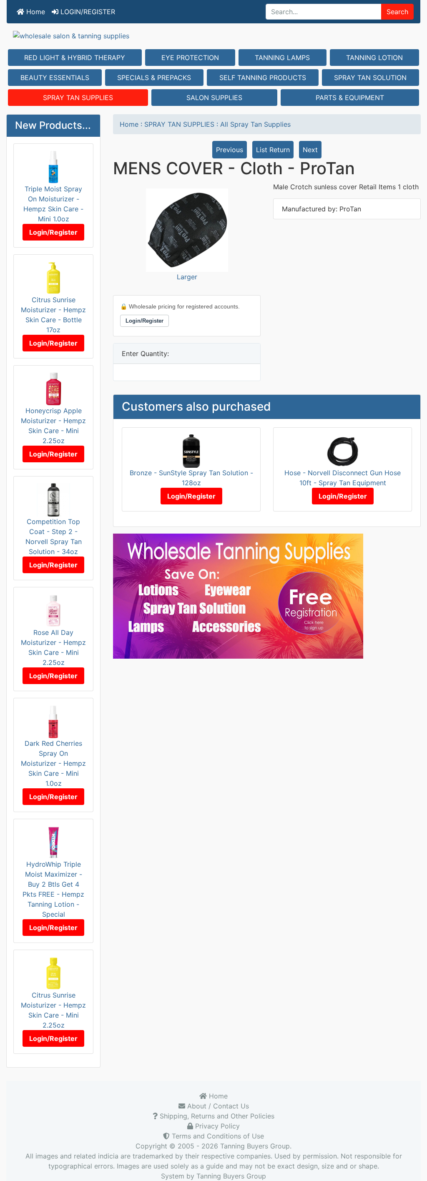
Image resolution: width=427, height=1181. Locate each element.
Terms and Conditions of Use (217, 1136)
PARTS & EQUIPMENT (350, 97)
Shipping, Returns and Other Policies (216, 1116)
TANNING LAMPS (282, 57)
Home (34, 12)
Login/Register (53, 232)
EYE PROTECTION (190, 57)
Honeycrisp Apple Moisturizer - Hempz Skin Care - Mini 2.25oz (53, 425)
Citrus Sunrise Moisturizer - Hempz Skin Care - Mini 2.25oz (53, 1010)
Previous (229, 149)
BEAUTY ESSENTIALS (54, 77)
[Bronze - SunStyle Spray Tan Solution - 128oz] (191, 450)
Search (397, 12)
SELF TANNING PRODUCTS (262, 77)
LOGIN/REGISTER (86, 12)
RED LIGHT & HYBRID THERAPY (74, 57)
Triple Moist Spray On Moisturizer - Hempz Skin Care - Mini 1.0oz (53, 204)
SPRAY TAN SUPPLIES (78, 97)
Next (310, 149)
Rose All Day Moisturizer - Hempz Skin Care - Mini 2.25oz (53, 647)
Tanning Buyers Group (255, 1146)
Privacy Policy (216, 1126)
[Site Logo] (213, 35)
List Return (273, 149)
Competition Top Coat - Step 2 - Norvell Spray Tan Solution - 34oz (53, 536)
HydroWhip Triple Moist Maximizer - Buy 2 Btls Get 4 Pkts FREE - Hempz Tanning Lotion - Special (53, 889)
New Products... (53, 125)
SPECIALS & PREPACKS (154, 77)
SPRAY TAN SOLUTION (370, 77)
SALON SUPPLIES (214, 97)
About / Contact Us (217, 1106)
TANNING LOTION (374, 57)
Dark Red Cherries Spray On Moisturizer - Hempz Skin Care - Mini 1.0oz (53, 763)
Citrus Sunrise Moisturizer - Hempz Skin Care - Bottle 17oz (53, 315)
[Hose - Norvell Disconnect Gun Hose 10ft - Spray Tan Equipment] (342, 450)
